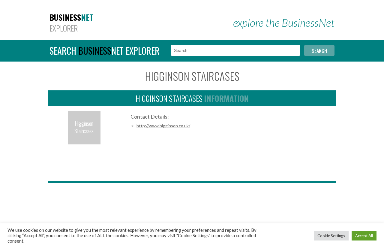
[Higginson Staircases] (84, 143)
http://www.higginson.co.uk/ (163, 125)
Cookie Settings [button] (331, 235)
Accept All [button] (364, 235)
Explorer (71, 23)
